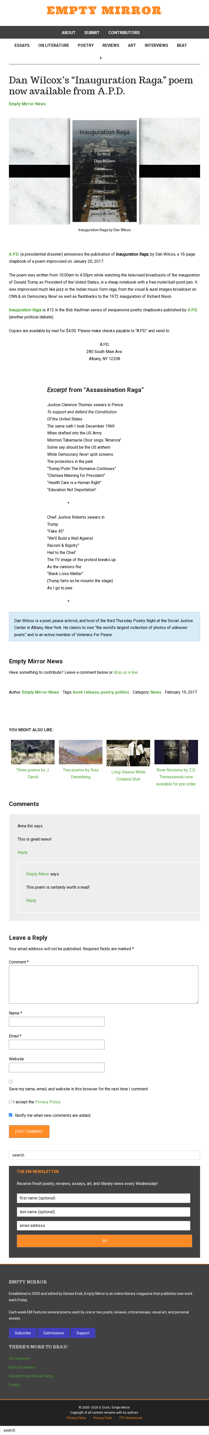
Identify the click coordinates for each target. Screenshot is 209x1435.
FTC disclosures (131, 1418)
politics (122, 692)
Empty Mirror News (27, 103)
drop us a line (126, 672)
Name (15, 1013)
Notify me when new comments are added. (53, 1115)
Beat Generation (22, 1367)
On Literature (19, 1358)
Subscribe (23, 1333)
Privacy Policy (48, 1102)
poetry (107, 692)
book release (86, 692)
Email (15, 1036)
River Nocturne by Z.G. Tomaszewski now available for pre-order (176, 777)
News (156, 692)
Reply (23, 852)
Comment (19, 962)
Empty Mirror (104, 10)
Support (82, 1333)
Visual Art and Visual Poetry (31, 1376)
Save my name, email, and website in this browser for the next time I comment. (79, 1089)
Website (16, 1059)
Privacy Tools (103, 1418)
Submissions (53, 1333)
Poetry (14, 1385)
